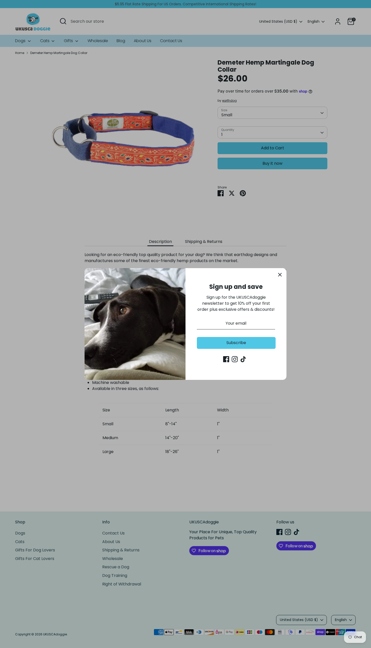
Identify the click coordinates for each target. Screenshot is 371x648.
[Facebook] (226, 359)
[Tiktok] (243, 359)
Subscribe (236, 343)
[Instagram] (235, 359)
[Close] (279, 274)
